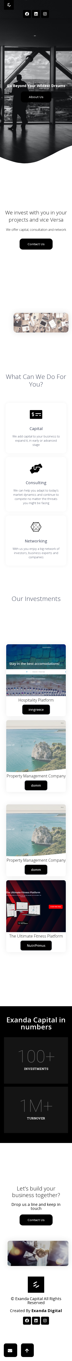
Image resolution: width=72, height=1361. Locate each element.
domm (36, 869)
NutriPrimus (36, 945)
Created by (36, 1310)
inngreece (36, 709)
